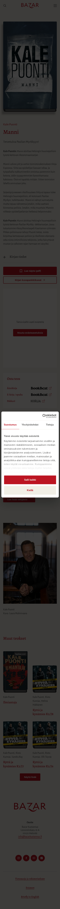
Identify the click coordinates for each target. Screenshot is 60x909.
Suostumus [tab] (10, 424)
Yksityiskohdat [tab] (30, 424)
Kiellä (30, 490)
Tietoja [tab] (50, 424)
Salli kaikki (30, 479)
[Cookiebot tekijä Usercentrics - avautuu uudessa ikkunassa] (42, 416)
